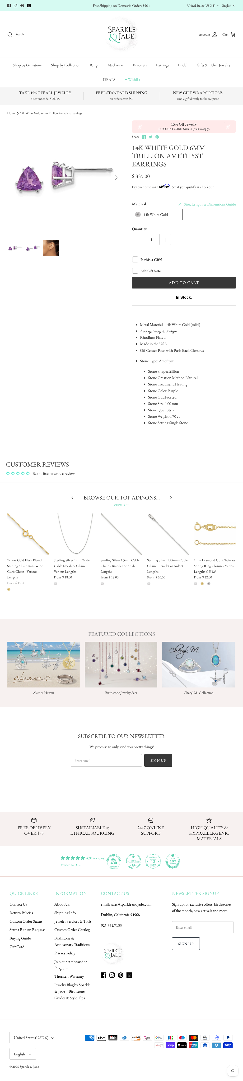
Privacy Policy (64, 953)
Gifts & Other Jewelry (213, 65)
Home (11, 113)
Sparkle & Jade (29, 1066)
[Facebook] (9, 5)
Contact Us (18, 904)
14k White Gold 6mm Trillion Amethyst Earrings (51, 113)
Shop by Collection (65, 65)
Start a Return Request (27, 929)
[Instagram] (15, 5)
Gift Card (16, 946)
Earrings (162, 65)
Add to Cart (184, 282)
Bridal (182, 65)
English (226, 5)
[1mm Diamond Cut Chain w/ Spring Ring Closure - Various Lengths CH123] (215, 534)
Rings (94, 65)
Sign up (158, 760)
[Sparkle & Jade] (121, 34)
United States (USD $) (201, 5)
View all (121, 505)
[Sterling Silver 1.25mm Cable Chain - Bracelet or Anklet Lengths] (168, 534)
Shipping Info (65, 912)
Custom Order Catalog (72, 929)
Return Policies (21, 912)
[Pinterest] (22, 5)
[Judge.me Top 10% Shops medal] (172, 861)
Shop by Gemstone (27, 65)
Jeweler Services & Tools (72, 921)
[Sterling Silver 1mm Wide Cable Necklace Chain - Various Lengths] (75, 534)
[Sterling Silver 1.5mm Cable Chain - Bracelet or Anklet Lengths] (122, 534)
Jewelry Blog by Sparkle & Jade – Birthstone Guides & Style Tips (72, 991)
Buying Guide (20, 938)
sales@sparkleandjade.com (131, 904)
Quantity (139, 228)
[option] (64, 177)
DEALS (109, 79)
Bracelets (140, 65)
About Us (62, 904)
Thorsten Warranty (69, 976)
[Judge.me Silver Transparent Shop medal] (133, 861)
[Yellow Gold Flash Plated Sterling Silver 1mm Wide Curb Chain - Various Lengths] (28, 534)
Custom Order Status (25, 921)
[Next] (116, 177)
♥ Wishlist (132, 79)
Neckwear (116, 65)
